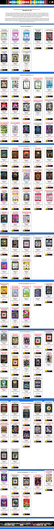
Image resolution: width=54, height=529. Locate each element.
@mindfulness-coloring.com (22, 519)
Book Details (26, 228)
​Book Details (38, 186)
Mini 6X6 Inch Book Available (15, 288)
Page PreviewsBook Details (49, 417)
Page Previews (38, 185)
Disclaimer (32, 519)
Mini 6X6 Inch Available (4, 124)
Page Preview (15, 115)
